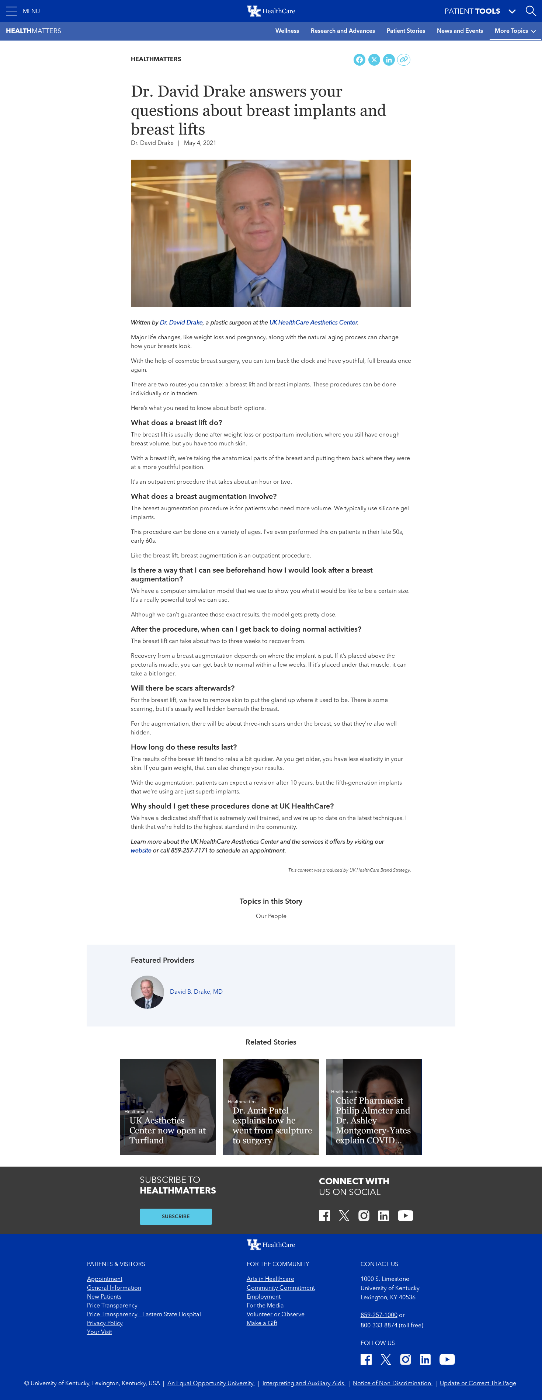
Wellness (287, 31)
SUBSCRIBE (176, 1216)
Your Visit (99, 1332)
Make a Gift (262, 1324)
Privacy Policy (105, 1324)
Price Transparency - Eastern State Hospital (144, 1315)
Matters (33, 31)
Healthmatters (156, 60)
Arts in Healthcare (270, 1279)
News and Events (460, 31)
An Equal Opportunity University (211, 1384)
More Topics (511, 31)
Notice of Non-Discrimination (392, 1384)
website (141, 851)
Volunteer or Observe (276, 1315)
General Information (114, 1288)
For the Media (265, 1306)
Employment (264, 1297)
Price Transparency (112, 1306)
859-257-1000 (379, 1316)
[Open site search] (531, 11)
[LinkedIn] (383, 1217)
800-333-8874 (379, 1326)
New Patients (104, 1297)
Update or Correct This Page (478, 1384)
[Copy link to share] (404, 60)
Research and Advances (343, 31)
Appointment (104, 1279)
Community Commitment (281, 1288)
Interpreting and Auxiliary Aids (304, 1384)
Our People (271, 917)
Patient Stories (406, 31)
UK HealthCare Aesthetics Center (313, 323)
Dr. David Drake (181, 323)
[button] (23, 11)
